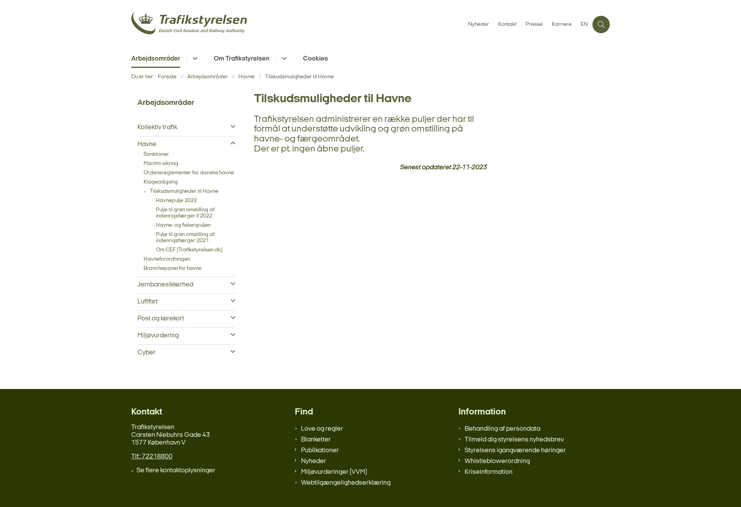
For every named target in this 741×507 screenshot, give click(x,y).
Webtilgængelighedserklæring (346, 483)
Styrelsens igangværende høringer (515, 450)
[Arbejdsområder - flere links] (193, 58)
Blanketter (316, 439)
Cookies (315, 59)
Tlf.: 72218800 (152, 456)
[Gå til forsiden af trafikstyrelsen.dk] (297, 24)
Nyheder (313, 461)
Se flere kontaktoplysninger (176, 470)
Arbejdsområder (155, 59)
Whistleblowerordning (497, 461)
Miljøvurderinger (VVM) (334, 472)
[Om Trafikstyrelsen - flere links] (283, 58)
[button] (231, 127)
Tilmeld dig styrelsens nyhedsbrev (514, 439)
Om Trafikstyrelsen (241, 59)
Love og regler (322, 429)
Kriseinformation (489, 472)
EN (584, 24)
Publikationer (320, 450)
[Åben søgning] (601, 24)
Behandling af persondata (502, 429)
